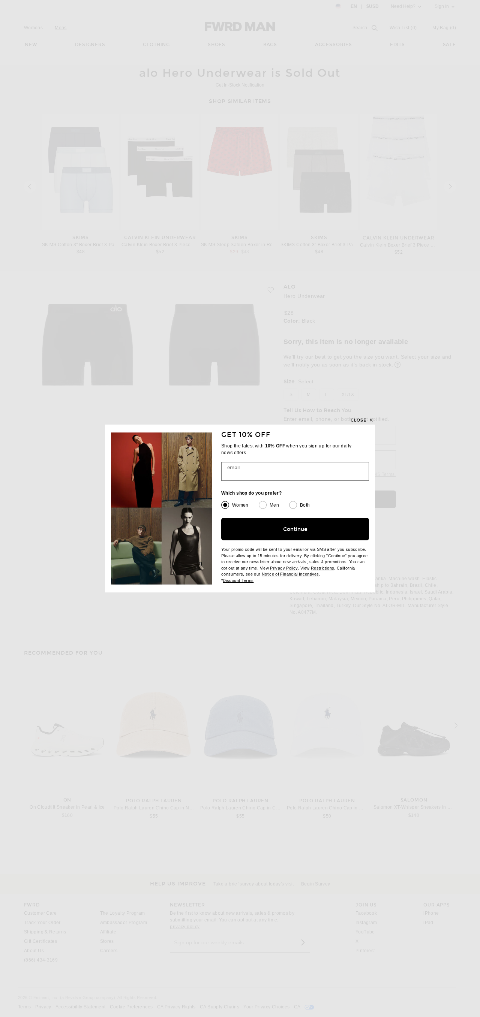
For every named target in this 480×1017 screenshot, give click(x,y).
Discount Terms (238, 580)
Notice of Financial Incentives (290, 574)
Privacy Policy (284, 568)
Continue (295, 529)
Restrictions (322, 568)
